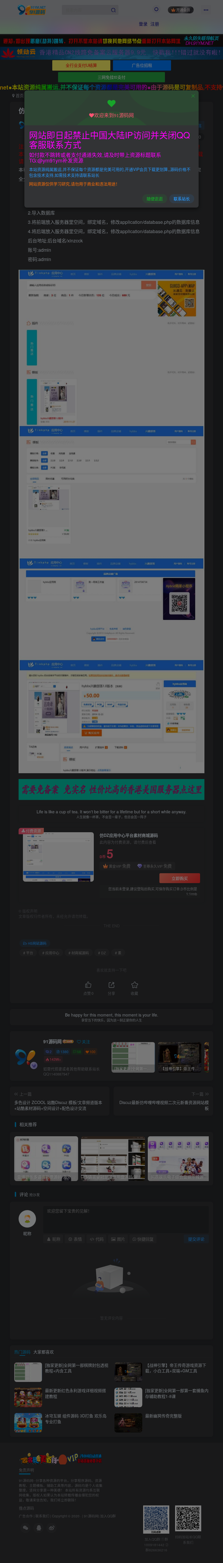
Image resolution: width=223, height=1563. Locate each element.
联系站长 (182, 198)
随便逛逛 (155, 198)
